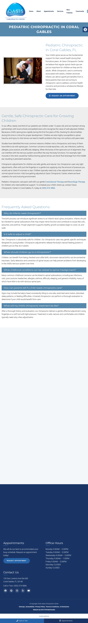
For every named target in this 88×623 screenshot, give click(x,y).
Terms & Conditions (52, 607)
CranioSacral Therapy (54, 182)
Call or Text (23, 621)
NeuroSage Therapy (76, 182)
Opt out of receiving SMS (51, 433)
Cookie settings (44, 616)
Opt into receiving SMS (50, 429)
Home (31, 11)
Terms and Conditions (66, 450)
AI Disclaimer (64, 607)
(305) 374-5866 (48, 188)
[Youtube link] (29, 590)
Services (60, 11)
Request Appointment (16, 560)
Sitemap (22, 607)
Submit (42, 456)
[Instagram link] (17, 590)
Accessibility (30, 607)
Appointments (49, 11)
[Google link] (11, 590)
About (38, 11)
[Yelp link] (23, 590)
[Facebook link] (5, 590)
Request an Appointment (63, 96)
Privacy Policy (52, 450)
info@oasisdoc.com (22, 428)
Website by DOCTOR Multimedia (44, 610)
